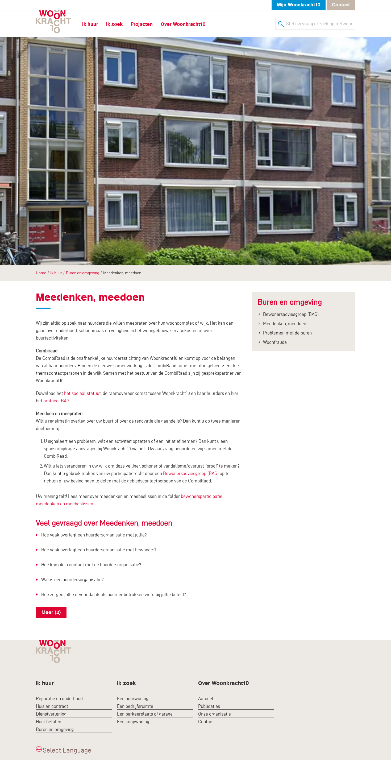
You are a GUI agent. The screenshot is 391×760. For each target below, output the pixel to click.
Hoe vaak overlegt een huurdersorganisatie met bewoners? (98, 549)
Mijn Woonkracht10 (298, 5)
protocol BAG (56, 400)
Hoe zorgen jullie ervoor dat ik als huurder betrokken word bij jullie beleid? (113, 594)
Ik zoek (114, 24)
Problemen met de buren (287, 332)
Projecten (142, 24)
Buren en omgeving (82, 273)
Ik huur (90, 24)
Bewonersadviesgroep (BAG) (191, 473)
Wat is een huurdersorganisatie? (72, 579)
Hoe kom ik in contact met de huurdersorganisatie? (91, 564)
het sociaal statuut (82, 393)
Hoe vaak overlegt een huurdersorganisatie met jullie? (94, 534)
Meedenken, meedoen (284, 323)
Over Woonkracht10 (183, 24)
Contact (341, 5)
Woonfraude (275, 342)
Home (41, 273)
